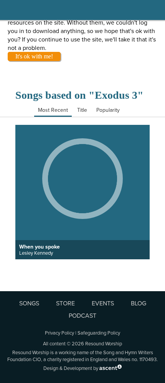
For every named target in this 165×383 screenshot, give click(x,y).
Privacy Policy (59, 332)
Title (82, 110)
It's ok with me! (34, 56)
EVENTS (103, 303)
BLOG (138, 303)
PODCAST (82, 315)
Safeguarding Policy (99, 332)
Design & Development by (71, 368)
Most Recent (53, 110)
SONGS (29, 303)
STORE (65, 303)
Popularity (108, 110)
